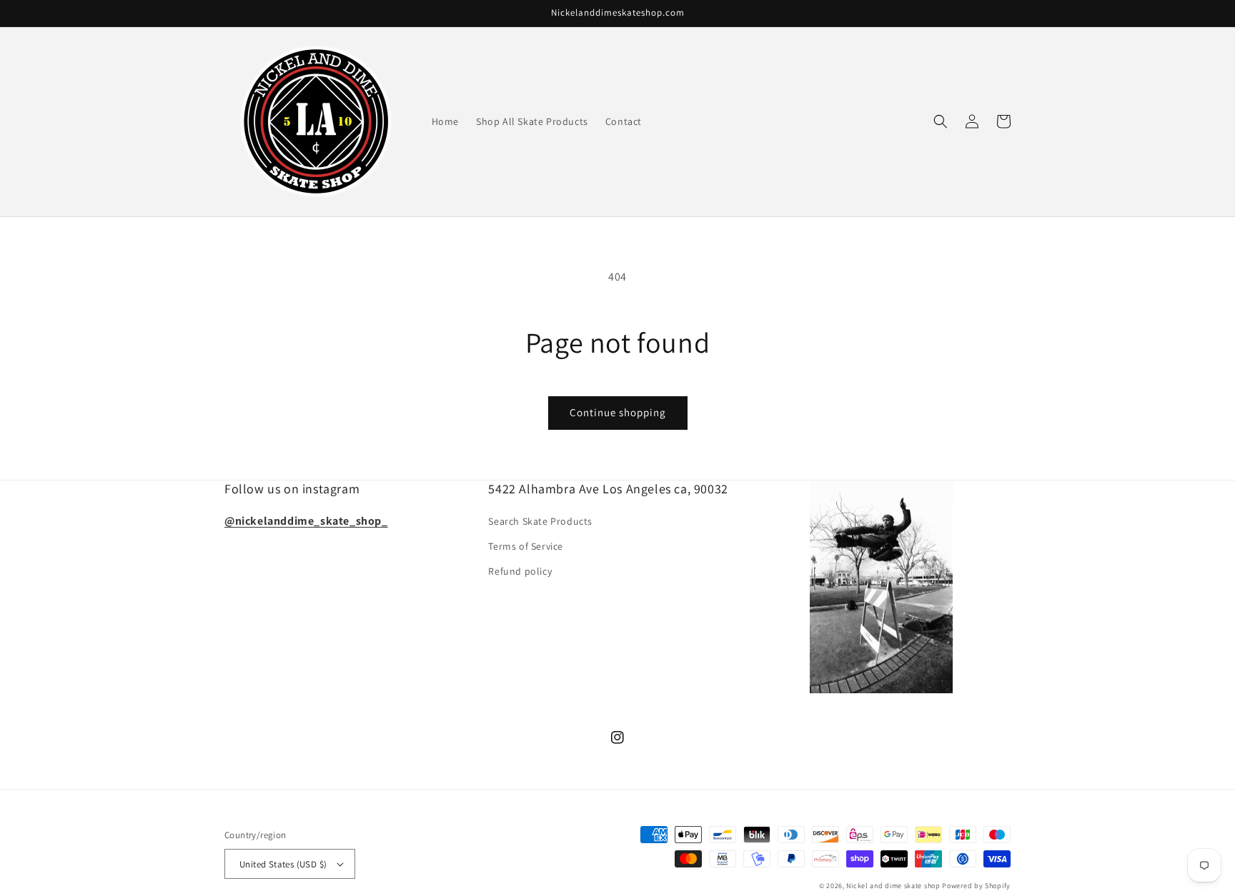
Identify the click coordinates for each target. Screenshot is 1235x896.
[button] (940, 121)
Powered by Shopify (976, 885)
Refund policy (520, 571)
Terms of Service (525, 546)
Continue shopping (618, 412)
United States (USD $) (283, 864)
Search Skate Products (540, 521)
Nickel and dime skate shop (894, 885)
